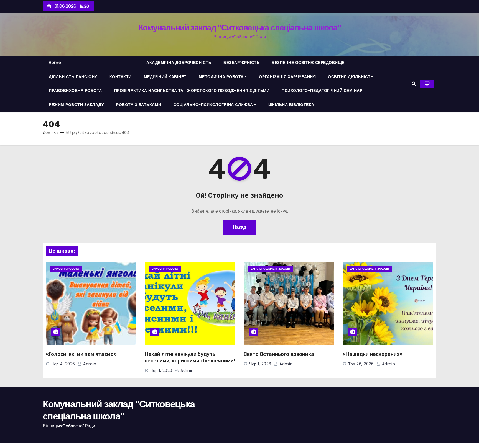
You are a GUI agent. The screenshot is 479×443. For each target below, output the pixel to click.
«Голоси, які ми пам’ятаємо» (81, 354)
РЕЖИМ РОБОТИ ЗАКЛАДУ (76, 104)
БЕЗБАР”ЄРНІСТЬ (241, 62)
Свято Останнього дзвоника (279, 354)
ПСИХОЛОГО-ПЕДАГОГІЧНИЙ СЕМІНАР (322, 90)
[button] (414, 83)
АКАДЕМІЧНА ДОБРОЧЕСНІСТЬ (178, 62)
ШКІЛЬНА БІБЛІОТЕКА (291, 104)
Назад (239, 227)
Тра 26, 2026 (361, 364)
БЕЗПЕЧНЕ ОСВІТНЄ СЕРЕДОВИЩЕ (308, 62)
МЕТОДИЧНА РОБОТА (221, 76)
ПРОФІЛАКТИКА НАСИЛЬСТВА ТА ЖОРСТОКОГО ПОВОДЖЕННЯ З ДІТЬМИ (192, 90)
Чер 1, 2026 (161, 370)
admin (89, 364)
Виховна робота (66, 269)
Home (55, 62)
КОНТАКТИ (120, 76)
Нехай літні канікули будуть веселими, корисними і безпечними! (190, 357)
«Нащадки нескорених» (372, 354)
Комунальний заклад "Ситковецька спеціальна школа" (239, 27)
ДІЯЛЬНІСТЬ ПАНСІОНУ (73, 76)
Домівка (50, 132)
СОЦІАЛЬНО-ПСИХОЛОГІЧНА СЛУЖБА (213, 104)
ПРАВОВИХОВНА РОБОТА (75, 90)
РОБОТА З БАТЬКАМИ (138, 104)
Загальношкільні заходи (270, 269)
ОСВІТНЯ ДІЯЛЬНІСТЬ (350, 76)
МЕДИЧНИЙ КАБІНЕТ (165, 76)
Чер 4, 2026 (63, 364)
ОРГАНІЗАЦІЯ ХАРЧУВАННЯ (287, 76)
